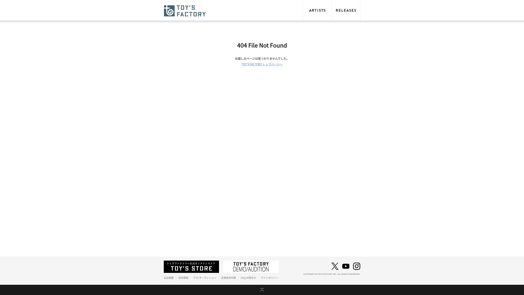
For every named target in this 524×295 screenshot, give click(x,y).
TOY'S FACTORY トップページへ (262, 64)
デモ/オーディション (204, 278)
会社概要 (169, 278)
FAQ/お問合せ (248, 278)
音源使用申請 (228, 278)
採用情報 (183, 278)
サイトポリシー (269, 278)
